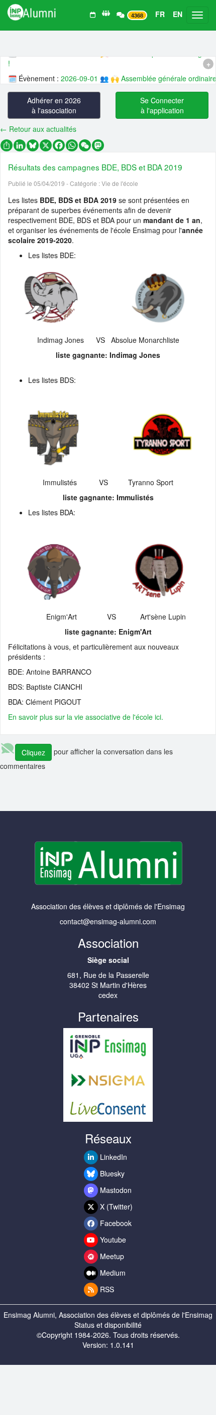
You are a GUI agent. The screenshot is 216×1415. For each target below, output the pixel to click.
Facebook (115, 1223)
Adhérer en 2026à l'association (54, 105)
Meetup (111, 1256)
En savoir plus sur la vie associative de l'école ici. (85, 717)
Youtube (112, 1240)
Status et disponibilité (108, 1325)
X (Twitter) (115, 1206)
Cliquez (33, 752)
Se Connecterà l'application (162, 105)
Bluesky (111, 1173)
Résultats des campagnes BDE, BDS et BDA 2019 (95, 166)
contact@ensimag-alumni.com (108, 921)
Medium (112, 1273)
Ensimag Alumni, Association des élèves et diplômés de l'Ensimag (108, 1315)
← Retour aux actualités (38, 129)
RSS (106, 1289)
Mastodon (115, 1190)
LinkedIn (112, 1157)
